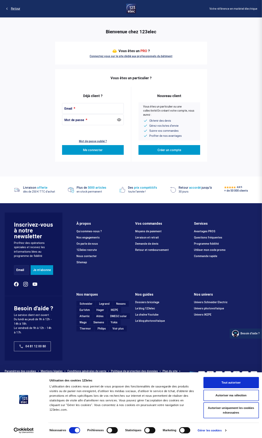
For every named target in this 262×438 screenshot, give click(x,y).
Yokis (114, 322)
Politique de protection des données (134, 371)
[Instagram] (25, 284)
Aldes (100, 316)
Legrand (104, 303)
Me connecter (93, 150)
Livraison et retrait (147, 237)
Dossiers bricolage (147, 302)
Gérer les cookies (210, 430)
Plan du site (170, 371)
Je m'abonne (42, 270)
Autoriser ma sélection (230, 395)
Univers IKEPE (202, 314)
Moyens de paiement (148, 231)
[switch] (112, 430)
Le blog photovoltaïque (150, 320)
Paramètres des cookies (20, 371)
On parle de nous (87, 243)
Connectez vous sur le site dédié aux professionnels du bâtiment (131, 56)
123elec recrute (86, 250)
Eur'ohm (85, 310)
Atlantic (85, 316)
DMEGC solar (118, 316)
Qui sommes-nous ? (89, 231)
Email (68, 108)
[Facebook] (16, 284)
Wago (83, 322)
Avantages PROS (204, 231)
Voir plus (118, 328)
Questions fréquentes (208, 237)
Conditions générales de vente (86, 371)
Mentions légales (52, 371)
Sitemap (81, 262)
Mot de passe (74, 120)
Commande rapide (205, 256)
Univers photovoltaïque (209, 308)
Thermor (85, 328)
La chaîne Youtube (146, 314)
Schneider (86, 303)
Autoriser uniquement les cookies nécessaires (231, 410)
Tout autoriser (231, 382)
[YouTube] (35, 284)
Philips (102, 328)
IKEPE (114, 310)
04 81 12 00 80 (35, 346)
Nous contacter (86, 256)
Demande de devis (146, 243)
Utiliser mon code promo (210, 250)
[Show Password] (119, 120)
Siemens (98, 322)
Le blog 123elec (145, 308)
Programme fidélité (206, 243)
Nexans (121, 303)
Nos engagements (88, 237)
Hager (100, 310)
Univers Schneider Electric (210, 302)
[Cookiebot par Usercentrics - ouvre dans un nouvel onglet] (24, 430)
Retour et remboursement (152, 250)
